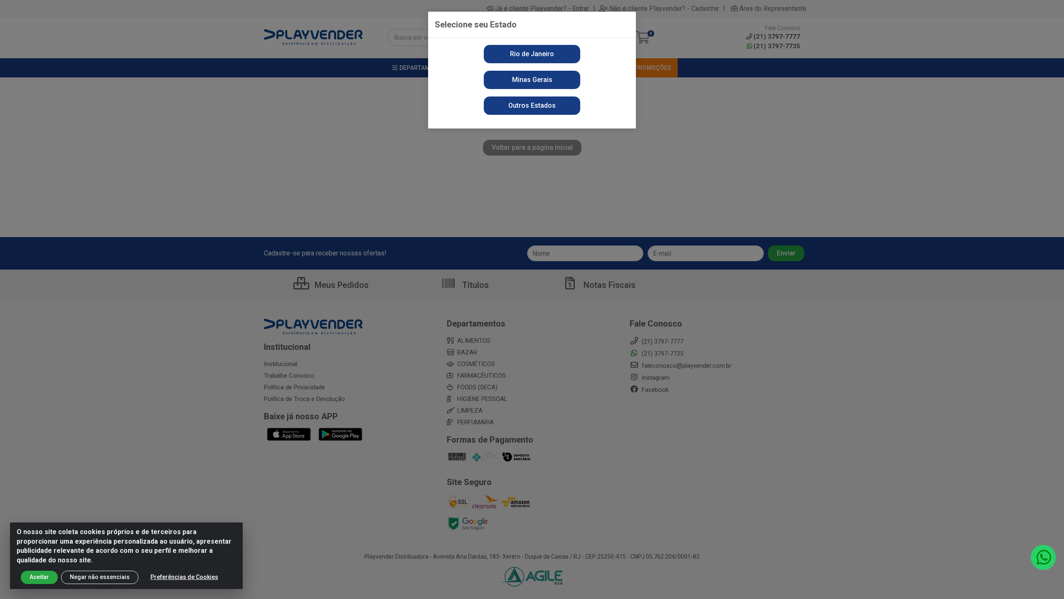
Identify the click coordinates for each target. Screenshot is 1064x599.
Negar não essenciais (100, 577)
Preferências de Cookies (184, 577)
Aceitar (39, 577)
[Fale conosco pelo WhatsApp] (1043, 557)
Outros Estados (532, 105)
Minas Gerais (532, 80)
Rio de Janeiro (532, 54)
